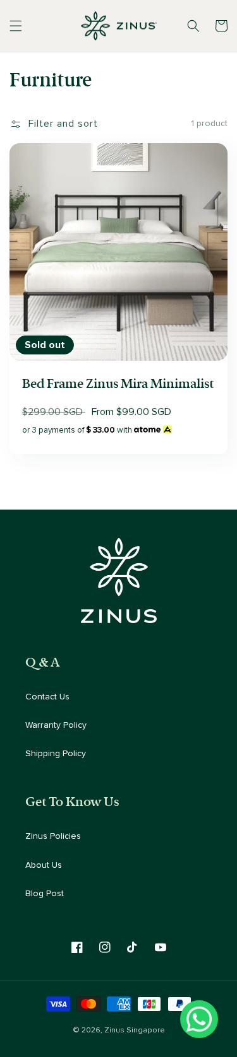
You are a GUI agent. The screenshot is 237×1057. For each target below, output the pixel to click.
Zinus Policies (53, 836)
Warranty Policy (56, 725)
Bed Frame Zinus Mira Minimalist (118, 383)
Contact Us (47, 696)
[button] (16, 26)
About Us (43, 865)
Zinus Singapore (134, 1030)
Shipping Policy (55, 753)
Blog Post (44, 893)
